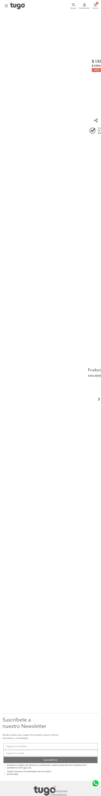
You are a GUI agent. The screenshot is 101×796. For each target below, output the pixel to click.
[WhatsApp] (95, 783)
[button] (6, 6)
